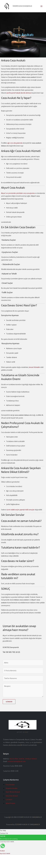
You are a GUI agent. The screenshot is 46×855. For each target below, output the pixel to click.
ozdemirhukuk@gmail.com (16, 761)
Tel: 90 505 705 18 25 (11, 652)
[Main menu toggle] (41, 6)
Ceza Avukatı (23, 35)
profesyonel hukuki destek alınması (19, 93)
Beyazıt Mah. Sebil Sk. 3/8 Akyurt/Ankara (23, 759)
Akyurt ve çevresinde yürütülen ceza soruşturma (18, 193)
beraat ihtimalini (34, 367)
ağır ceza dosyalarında (14, 143)
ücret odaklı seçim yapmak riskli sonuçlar (20, 510)
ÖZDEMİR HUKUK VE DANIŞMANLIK (22, 6)
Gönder (9, 702)
